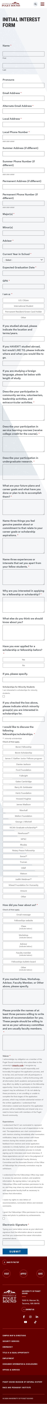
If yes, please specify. (15, 674)
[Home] (9, 1296)
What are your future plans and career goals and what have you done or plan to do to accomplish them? (22, 491)
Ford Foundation (23, 769)
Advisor (7, 240)
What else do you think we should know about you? (23, 620)
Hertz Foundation (23, 792)
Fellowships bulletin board (23, 961)
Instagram (30, 1317)
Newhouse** (23, 833)
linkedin (37, 1317)
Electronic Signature (15, 1224)
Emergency (8, 1346)
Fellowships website (23, 920)
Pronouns (8, 79)
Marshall (24, 810)
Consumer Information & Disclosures (20, 1364)
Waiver (6, 1056)
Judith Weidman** (23, 879)
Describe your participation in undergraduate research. (20, 459)
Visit (6, 1273)
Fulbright (23, 775)
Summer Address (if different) (20, 148)
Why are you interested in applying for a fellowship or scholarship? (23, 592)
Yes (23, 659)
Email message (24, 914)
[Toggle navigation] (42, 4)
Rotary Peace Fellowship (23, 850)
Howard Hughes (23, 798)
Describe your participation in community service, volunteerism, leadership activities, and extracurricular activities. (23, 397)
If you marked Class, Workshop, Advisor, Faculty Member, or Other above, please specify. (23, 982)
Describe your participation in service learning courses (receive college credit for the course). (22, 430)
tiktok (35, 1322)
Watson (23, 873)
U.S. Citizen (23, 300)
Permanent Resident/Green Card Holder (23, 311)
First (4, 58)
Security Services (11, 1341)
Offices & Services (11, 1369)
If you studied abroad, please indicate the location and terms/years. (20, 329)
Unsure (23, 890)
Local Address (11, 118)
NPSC (23, 838)
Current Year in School (16, 254)
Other (23, 317)
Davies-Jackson (23, 764)
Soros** (23, 856)
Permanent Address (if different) (22, 181)
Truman (23, 861)
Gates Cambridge (24, 781)
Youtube (25, 1322)
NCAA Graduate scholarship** (23, 827)
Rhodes (23, 844)
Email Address (11, 93)
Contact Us (30, 1309)
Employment (8, 1358)
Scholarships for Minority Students (19, 687)
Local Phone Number (15, 132)
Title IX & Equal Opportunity (16, 1352)
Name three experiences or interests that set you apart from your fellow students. (22, 562)
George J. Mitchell (23, 821)
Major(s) (8, 214)
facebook (24, 1317)
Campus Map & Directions (14, 1335)
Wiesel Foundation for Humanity (23, 884)
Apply (23, 1273)
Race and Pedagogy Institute (17, 1387)
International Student (23, 305)
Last (4, 69)
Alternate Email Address (17, 106)
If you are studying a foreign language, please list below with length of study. (22, 374)
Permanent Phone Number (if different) (20, 196)
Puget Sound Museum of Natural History (22, 1381)
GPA (5, 280)
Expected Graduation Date (19, 267)
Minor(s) (8, 227)
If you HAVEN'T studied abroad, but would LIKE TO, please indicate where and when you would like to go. (23, 352)
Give (40, 1273)
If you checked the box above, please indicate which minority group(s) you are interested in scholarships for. (21, 708)
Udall (23, 867)
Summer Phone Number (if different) (19, 163)
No (23, 665)
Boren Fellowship (23, 746)
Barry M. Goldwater (23, 787)
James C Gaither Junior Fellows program (23, 758)
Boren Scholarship (23, 752)
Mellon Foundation (23, 815)
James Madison (23, 804)
